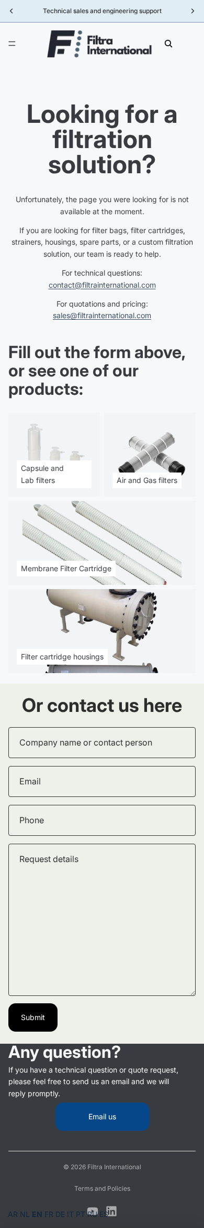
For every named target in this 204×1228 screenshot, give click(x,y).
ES (103, 1214)
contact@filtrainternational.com (102, 284)
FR (48, 1214)
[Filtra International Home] (101, 44)
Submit (33, 1017)
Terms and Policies (102, 1188)
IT (70, 1214)
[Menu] (12, 44)
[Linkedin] (111, 1211)
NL (25, 1214)
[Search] (168, 43)
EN (37, 1214)
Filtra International (114, 1167)
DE (60, 1214)
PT (80, 1214)
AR (13, 1214)
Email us (102, 1116)
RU (92, 1214)
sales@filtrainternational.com (102, 315)
